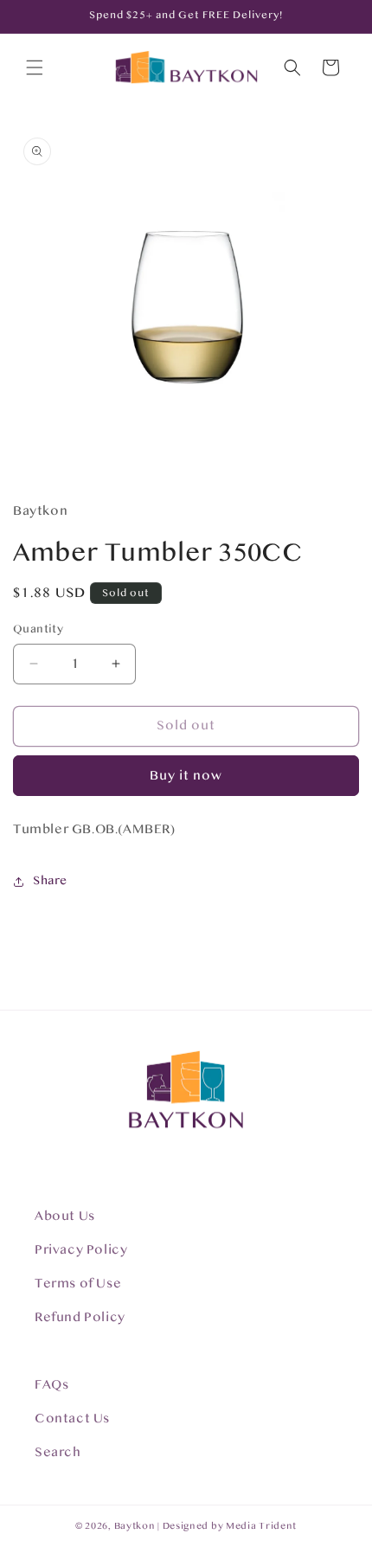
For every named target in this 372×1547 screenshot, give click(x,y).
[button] (35, 67)
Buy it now (186, 775)
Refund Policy (80, 1317)
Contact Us (72, 1418)
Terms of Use (78, 1283)
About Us (65, 1216)
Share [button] (50, 881)
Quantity (38, 629)
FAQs (51, 1384)
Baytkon (135, 1525)
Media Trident (261, 1525)
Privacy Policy (81, 1249)
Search (58, 1452)
